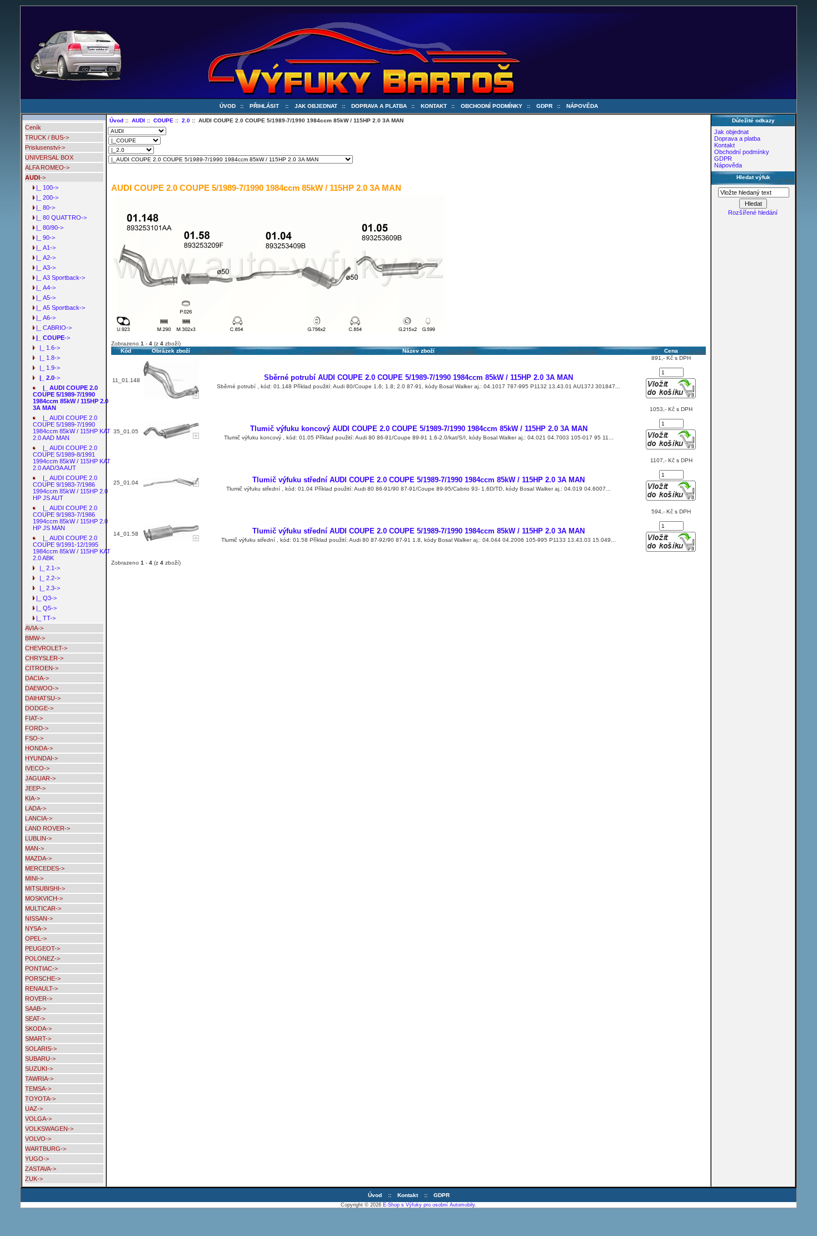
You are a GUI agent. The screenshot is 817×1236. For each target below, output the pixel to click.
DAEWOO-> (41, 688)
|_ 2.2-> (46, 578)
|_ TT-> (44, 618)
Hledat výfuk (753, 177)
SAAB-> (35, 1008)
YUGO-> (37, 1158)
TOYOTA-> (40, 1098)
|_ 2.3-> (46, 588)
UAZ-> (34, 1108)
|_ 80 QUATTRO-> (60, 217)
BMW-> (35, 638)
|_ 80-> (44, 207)
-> (35, 177)
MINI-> (34, 878)
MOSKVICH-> (44, 898)
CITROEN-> (41, 668)
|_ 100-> (45, 187)
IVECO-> (37, 768)
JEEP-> (35, 788)
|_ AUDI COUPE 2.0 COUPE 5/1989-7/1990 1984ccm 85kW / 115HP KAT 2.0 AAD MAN (72, 427)
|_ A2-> (44, 257)
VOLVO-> (38, 1138)
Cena (671, 351)
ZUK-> (34, 1178)
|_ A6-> (44, 317)
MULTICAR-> (43, 908)
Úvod (228, 106)
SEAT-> (35, 1018)
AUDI (138, 120)
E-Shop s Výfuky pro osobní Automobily (429, 1205)
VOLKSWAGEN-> (49, 1128)
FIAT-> (34, 718)
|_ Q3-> (45, 598)
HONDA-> (39, 748)
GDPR (544, 106)
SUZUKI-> (39, 1068)
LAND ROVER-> (47, 828)
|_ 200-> (45, 197)
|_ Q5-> (45, 608)
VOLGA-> (38, 1118)
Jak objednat (316, 106)
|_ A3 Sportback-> (59, 277)
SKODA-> (38, 1028)
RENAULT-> (41, 988)
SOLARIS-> (41, 1048)
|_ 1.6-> (46, 347)
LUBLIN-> (38, 838)
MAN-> (34, 848)
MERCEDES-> (44, 868)
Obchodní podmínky (491, 106)
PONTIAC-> (41, 968)
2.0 (186, 120)
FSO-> (34, 738)
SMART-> (38, 1038)
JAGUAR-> (40, 778)
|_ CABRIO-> (52, 327)
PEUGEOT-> (42, 948)
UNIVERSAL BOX (49, 157)
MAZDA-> (38, 858)
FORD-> (36, 728)
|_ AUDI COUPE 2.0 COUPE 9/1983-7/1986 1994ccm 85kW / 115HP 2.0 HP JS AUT (70, 487)
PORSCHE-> (43, 978)
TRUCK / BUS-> (47, 137)
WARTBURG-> (45, 1148)
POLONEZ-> (42, 958)
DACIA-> (37, 678)
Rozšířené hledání (753, 212)
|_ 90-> (44, 237)
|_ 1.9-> (46, 367)
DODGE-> (39, 708)
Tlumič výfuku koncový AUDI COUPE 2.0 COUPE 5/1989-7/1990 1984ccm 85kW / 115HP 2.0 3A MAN (418, 428)
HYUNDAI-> (41, 758)
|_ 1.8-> (46, 357)
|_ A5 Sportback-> (59, 307)
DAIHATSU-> (43, 698)
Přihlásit (264, 106)
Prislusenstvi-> (45, 147)
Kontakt (434, 106)
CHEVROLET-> (46, 648)
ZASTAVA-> (40, 1168)
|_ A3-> (44, 267)
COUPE (163, 120)
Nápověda (582, 106)
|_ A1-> (44, 247)
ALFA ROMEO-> (47, 167)
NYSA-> (36, 928)
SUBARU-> (40, 1058)
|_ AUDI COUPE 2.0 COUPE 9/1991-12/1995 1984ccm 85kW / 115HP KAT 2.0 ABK (72, 548)
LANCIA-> (38, 818)
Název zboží (418, 351)
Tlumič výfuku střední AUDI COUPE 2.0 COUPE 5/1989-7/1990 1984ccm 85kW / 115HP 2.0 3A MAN (418, 480)
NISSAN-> (39, 918)
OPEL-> (36, 938)
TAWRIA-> (39, 1078)
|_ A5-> (44, 297)
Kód (126, 351)
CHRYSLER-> (44, 658)
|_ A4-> (44, 287)
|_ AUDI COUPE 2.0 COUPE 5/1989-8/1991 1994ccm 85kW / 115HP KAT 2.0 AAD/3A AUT (72, 457)
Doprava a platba (379, 106)
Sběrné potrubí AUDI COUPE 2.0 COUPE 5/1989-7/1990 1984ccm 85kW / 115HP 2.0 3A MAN (418, 377)
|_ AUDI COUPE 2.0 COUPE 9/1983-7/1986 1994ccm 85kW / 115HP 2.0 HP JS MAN (70, 518)
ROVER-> (38, 998)
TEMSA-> (38, 1088)
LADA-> (35, 808)
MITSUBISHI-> (45, 888)
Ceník (33, 127)
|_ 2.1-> (46, 568)
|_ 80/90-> (48, 227)
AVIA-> (34, 628)
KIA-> (32, 798)
